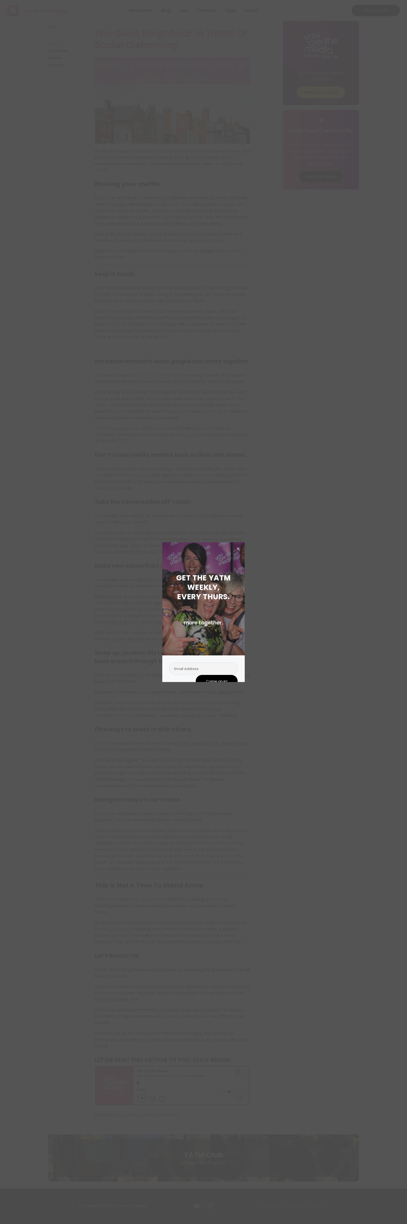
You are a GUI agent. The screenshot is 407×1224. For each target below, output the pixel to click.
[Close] (238, 549)
